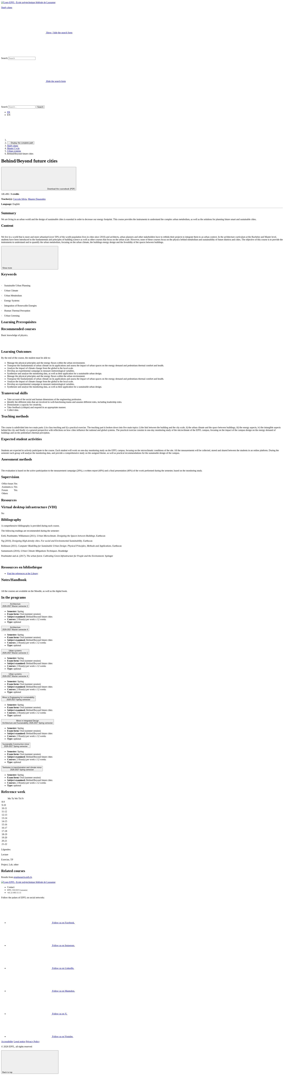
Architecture (15, 605)
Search (4, 58)
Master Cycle (13, 148)
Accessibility (7, 1041)
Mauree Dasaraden (37, 199)
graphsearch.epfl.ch (23, 877)
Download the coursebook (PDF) (61, 189)
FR (8, 112)
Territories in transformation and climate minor (22, 768)
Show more (7, 268)
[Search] (23, 104)
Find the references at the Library (22, 573)
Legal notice (19, 1041)
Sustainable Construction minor (15, 745)
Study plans (6, 7)
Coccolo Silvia (20, 199)
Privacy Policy (32, 1041)
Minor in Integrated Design (27, 722)
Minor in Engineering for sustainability (18, 698)
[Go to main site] (29, 140)
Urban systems (14, 151)
